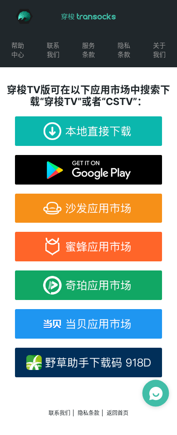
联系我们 (59, 413)
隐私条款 (88, 413)
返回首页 (117, 413)
